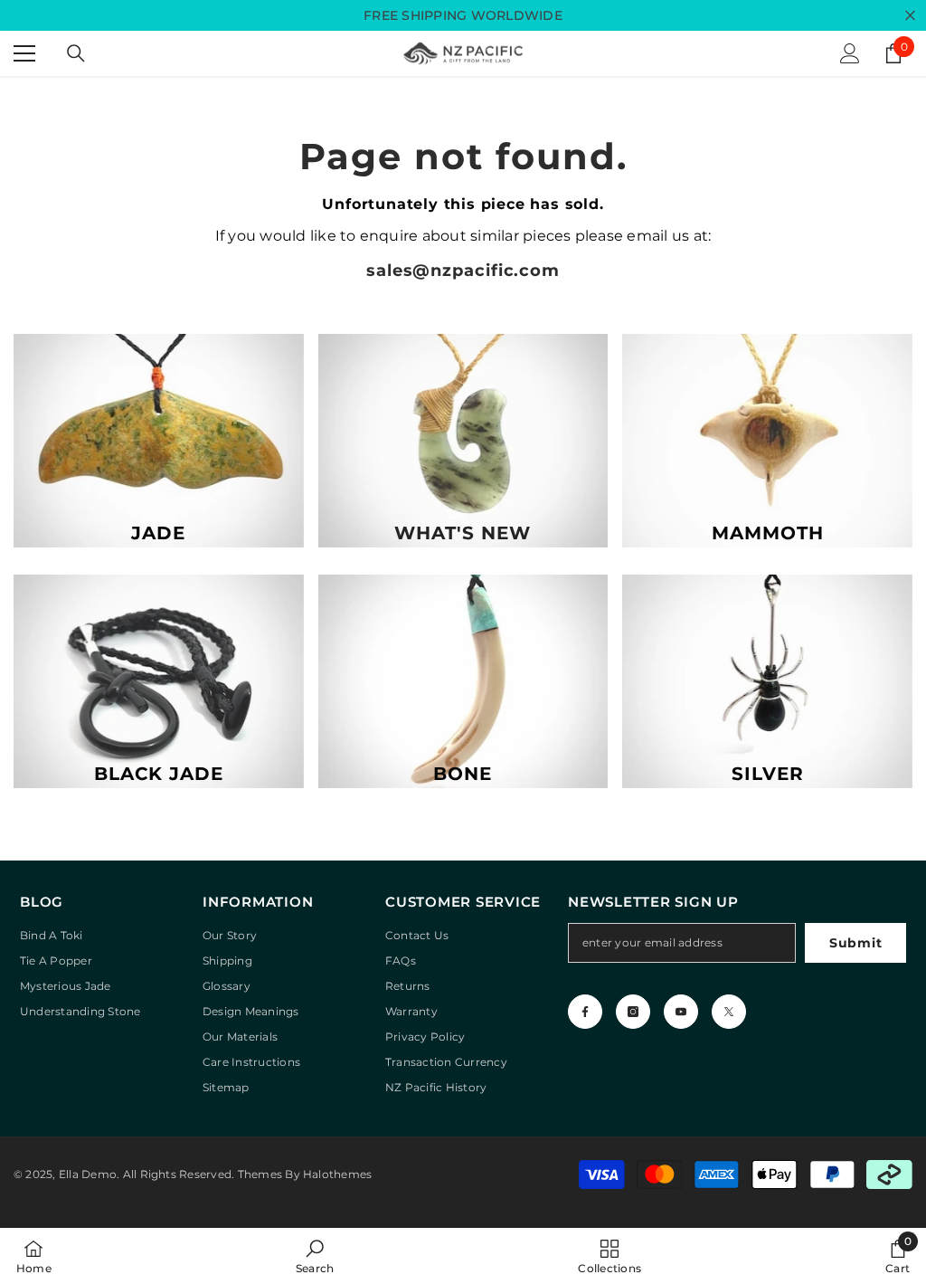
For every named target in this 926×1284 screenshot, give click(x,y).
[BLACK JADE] (159, 681)
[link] (314, 1256)
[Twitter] (729, 1011)
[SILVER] (767, 681)
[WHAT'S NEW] (463, 440)
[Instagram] (633, 1011)
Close (910, 16)
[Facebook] (585, 1011)
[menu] (24, 53)
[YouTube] (681, 1011)
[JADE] (159, 440)
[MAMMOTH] (767, 440)
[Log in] (850, 53)
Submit (855, 943)
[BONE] (463, 681)
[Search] (76, 53)
